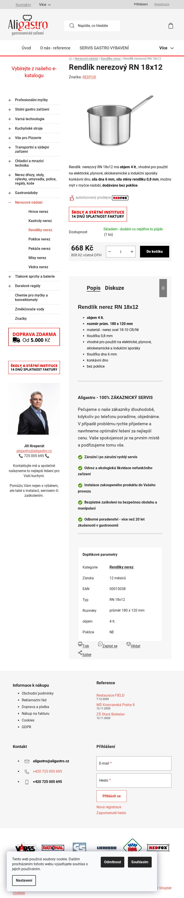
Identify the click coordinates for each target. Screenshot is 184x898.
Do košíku (155, 251)
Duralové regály (27, 286)
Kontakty (23, 5)
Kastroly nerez (40, 221)
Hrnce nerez (38, 211)
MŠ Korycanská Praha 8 (115, 705)
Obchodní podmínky (38, 693)
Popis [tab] (94, 288)
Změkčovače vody (29, 309)
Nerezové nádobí (28, 202)
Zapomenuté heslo (111, 813)
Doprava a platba (35, 707)
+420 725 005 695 (47, 771)
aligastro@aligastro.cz (34, 451)
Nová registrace (108, 807)
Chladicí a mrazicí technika (29, 163)
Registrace (161, 4)
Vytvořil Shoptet (158, 888)
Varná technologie (29, 119)
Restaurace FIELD (110, 695)
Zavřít (94, 268)
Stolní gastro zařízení (32, 109)
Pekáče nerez (39, 248)
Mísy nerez (37, 258)
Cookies (28, 720)
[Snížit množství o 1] (109, 251)
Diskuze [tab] (114, 288)
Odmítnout (112, 862)
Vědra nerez (38, 267)
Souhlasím (139, 862)
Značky (21, 318)
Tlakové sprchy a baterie (35, 276)
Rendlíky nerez (40, 230)
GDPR (26, 727)
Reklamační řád (34, 700)
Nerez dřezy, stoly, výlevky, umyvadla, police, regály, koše (36, 179)
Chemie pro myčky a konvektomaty (31, 297)
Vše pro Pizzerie (28, 138)
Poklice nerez (39, 239)
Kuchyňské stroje (29, 128)
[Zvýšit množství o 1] (132, 251)
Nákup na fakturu (35, 713)
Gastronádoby (26, 193)
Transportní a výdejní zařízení (32, 149)
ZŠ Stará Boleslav (110, 714)
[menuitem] (26, 48)
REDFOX (89, 77)
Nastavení (24, 880)
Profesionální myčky (31, 100)
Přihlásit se (112, 796)
